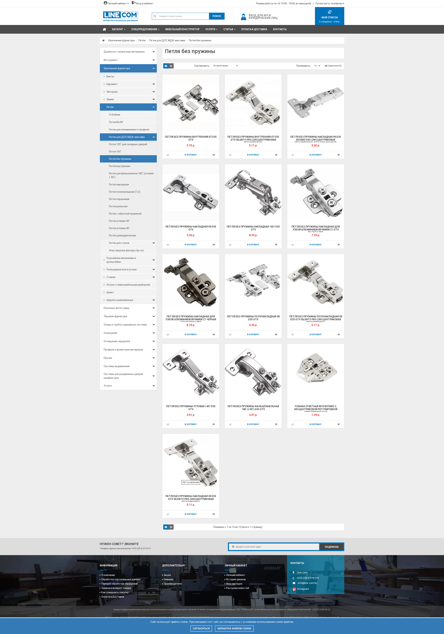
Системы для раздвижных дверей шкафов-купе (123, 376)
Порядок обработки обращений (119, 583)
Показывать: (303, 65)
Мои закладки (234, 583)
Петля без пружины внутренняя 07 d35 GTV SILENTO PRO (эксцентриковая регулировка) (253, 139)
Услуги (108, 385)
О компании (108, 575)
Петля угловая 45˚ (119, 228)
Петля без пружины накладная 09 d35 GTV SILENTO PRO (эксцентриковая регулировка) (190, 499)
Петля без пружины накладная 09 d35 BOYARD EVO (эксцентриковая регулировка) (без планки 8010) (315, 139)
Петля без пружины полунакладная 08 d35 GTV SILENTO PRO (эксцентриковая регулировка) (315, 319)
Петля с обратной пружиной (125, 213)
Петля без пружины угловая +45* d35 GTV (190, 408)
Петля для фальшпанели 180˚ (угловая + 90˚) (131, 175)
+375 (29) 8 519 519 (141, 548)
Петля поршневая (119, 199)
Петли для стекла (119, 243)
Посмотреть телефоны (329, 3)
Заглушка (112, 91)
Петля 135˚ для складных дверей (128, 144)
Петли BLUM (116, 122)
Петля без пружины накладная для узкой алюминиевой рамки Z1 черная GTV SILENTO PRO (190, 319)
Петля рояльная (118, 206)
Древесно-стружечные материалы (124, 51)
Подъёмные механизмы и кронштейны (121, 260)
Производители (173, 583)
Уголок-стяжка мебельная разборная (128, 284)
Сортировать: (202, 65)
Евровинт (112, 84)
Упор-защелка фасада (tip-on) (126, 250)
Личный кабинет (235, 575)
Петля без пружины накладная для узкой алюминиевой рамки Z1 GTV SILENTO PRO (316, 229)
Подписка (332, 547)
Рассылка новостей (237, 588)
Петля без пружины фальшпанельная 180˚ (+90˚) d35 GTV (253, 408)
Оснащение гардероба (117, 341)
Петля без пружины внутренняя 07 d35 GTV (191, 138)
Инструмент (111, 60)
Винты (110, 76)
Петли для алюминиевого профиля (129, 129)
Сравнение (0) (334, 66)
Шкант (110, 292)
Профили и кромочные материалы (123, 349)
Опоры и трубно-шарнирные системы (125, 324)
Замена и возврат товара (116, 588)
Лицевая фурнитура (115, 316)
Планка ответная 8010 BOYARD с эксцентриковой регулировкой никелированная (315, 409)
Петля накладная (119, 184)
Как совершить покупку (115, 592)
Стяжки (110, 277)
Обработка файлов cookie (234, 628)
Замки (110, 99)
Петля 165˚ (115, 151)
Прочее (108, 358)
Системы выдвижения (117, 366)
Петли (142, 40)
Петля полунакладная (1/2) (124, 191)
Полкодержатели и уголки (121, 269)
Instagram (302, 589)
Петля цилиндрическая (122, 235)
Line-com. (302, 572)
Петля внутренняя (119, 166)
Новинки (168, 579)
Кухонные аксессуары (116, 308)
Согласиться (201, 628)
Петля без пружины (200, 40)
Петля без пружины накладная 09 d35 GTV (190, 228)
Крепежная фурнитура (121, 40)
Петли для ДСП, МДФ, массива (167, 40)
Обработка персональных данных (120, 579)
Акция (167, 575)
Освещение (110, 333)
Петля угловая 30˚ (119, 221)
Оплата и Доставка (112, 596)
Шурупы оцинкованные (119, 300)
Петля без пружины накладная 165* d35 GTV (253, 228)
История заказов (236, 579)
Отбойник (114, 114)
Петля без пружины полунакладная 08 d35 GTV (253, 318)
